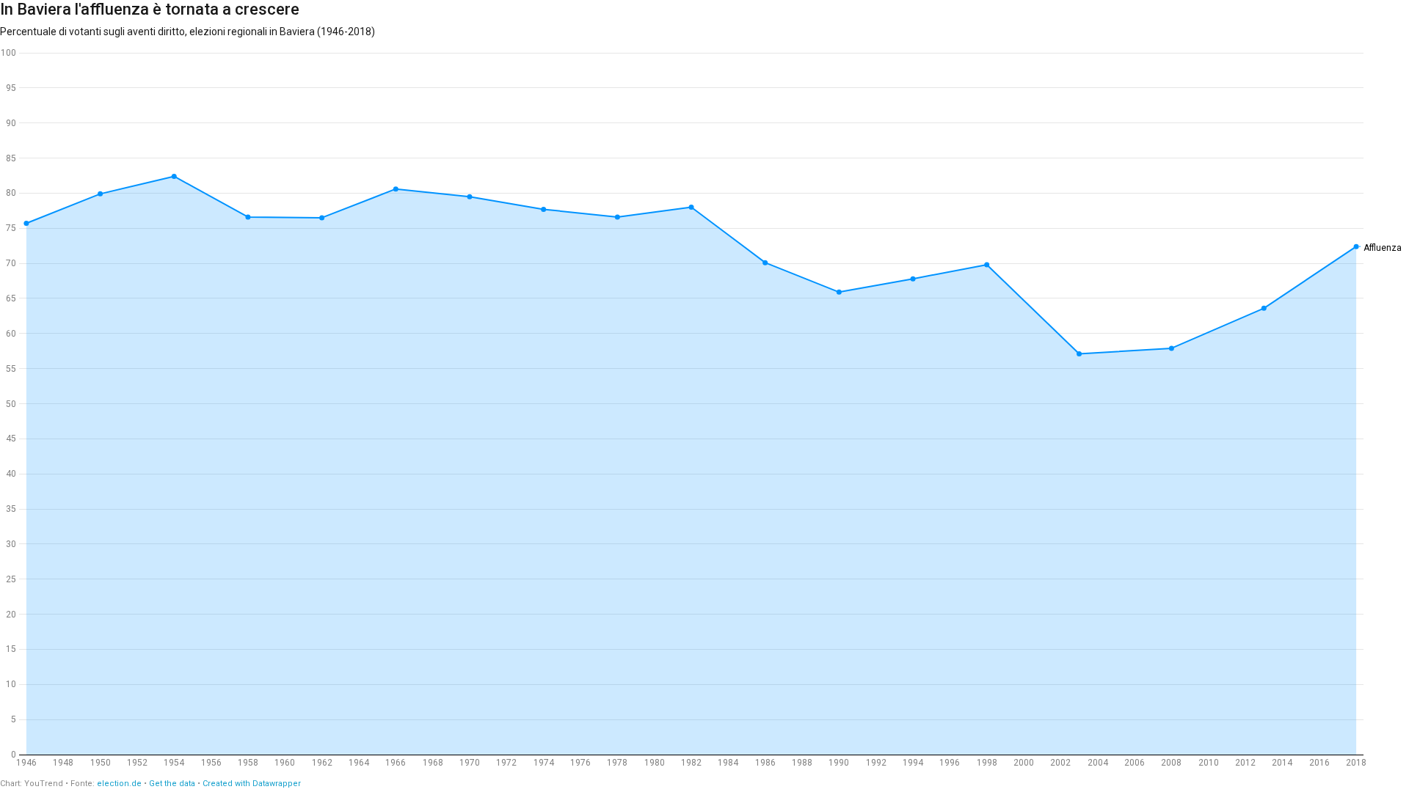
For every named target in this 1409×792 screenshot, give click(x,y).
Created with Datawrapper (252, 783)
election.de (119, 783)
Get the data (172, 783)
